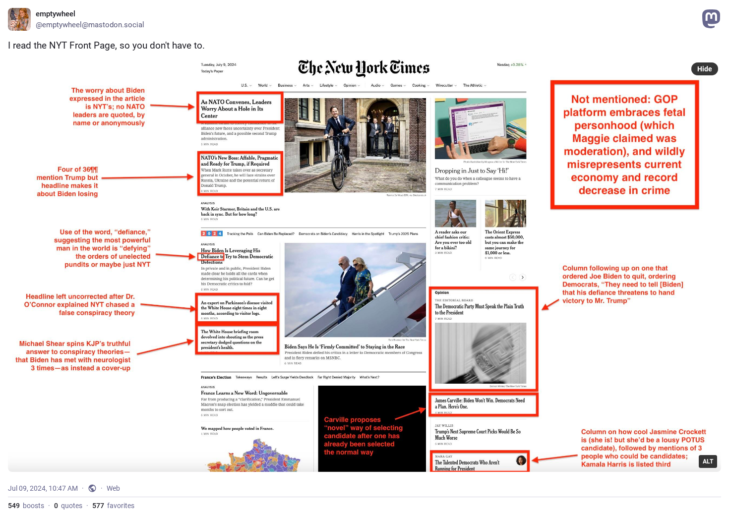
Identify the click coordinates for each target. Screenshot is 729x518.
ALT (708, 461)
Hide (704, 69)
